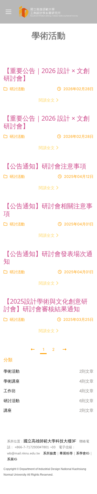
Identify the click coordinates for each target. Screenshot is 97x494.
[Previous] (32, 349)
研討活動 (16, 88)
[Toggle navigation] (8, 12)
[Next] (64, 349)
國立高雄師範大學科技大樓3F (50, 441)
